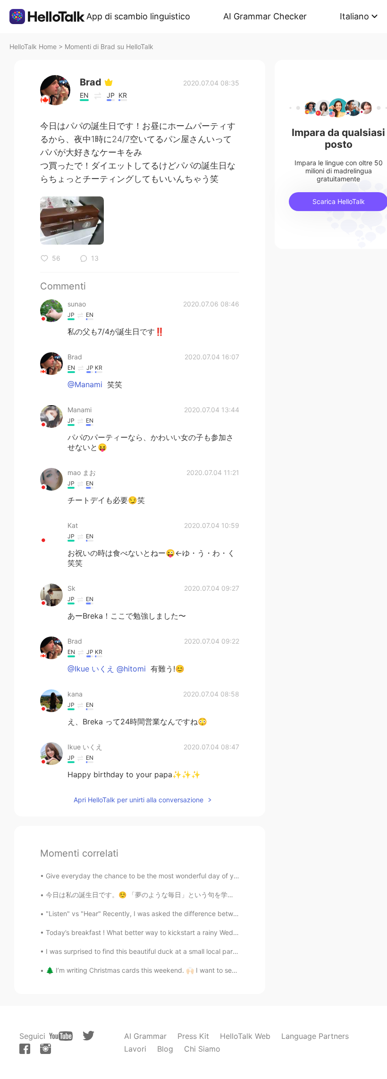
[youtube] (61, 1036)
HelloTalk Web (245, 1036)
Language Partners (315, 1036)
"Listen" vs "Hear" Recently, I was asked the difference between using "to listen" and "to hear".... (195, 913)
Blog (165, 1049)
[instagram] (45, 1049)
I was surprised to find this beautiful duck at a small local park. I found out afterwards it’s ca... (190, 951)
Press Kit (193, 1036)
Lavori (135, 1049)
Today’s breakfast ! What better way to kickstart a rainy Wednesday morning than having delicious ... (201, 932)
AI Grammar (145, 1036)
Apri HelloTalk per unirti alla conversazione (138, 800)
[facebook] (24, 1049)
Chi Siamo (202, 1049)
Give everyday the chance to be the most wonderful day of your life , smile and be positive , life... (195, 876)
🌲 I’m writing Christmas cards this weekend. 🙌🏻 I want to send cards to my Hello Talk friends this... (199, 970)
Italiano (354, 16)
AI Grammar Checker (265, 16)
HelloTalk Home (33, 46)
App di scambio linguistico (138, 16)
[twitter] (88, 1036)
